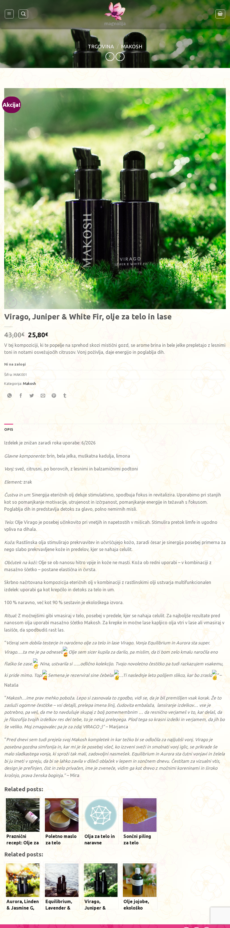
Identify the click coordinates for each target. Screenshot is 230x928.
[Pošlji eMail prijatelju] (43, 396)
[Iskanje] (23, 14)
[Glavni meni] (9, 14)
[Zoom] (11, 302)
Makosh (131, 46)
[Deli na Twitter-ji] (32, 396)
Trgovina (101, 46)
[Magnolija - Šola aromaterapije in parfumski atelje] (115, 14)
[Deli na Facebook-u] (21, 396)
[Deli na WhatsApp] (10, 396)
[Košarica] (220, 14)
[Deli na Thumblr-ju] (65, 396)
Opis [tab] (8, 429)
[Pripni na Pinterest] (54, 396)
